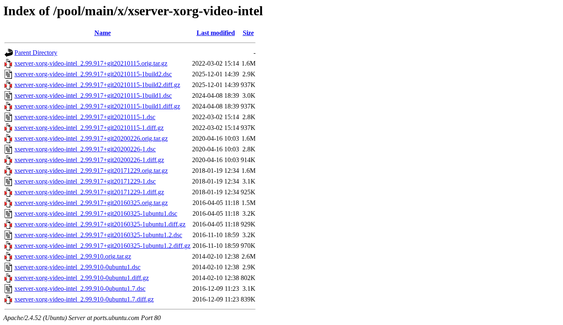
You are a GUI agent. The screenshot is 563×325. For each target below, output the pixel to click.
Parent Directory (35, 52)
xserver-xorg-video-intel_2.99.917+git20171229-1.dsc (85, 181)
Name (102, 32)
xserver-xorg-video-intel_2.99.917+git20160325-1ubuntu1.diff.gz (99, 224)
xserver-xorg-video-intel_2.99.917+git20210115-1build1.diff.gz (97, 106)
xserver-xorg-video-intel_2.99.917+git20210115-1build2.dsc (93, 74)
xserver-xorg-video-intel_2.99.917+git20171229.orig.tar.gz (91, 170)
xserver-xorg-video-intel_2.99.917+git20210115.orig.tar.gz (90, 63)
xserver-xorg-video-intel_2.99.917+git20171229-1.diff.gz (89, 191)
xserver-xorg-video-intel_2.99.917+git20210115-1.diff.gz (89, 127)
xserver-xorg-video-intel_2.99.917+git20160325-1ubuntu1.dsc (95, 213)
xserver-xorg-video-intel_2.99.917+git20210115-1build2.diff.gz (97, 84)
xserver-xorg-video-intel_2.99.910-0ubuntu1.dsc (77, 267)
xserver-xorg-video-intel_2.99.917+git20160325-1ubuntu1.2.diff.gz (102, 245)
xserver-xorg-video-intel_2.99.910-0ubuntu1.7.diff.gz (84, 299)
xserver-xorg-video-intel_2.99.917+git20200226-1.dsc (85, 149)
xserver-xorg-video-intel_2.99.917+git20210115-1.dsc (84, 116)
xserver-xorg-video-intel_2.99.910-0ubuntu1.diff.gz (81, 277)
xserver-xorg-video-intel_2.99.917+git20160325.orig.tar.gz (91, 202)
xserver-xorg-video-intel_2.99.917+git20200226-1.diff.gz (89, 159)
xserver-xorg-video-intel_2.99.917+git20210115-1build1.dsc (93, 95)
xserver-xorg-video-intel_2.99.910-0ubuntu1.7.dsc (79, 288)
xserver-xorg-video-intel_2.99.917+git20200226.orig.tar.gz (91, 138)
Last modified (216, 32)
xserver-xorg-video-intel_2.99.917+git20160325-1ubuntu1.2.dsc (98, 234)
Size (248, 32)
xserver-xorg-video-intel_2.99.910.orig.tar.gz (72, 256)
